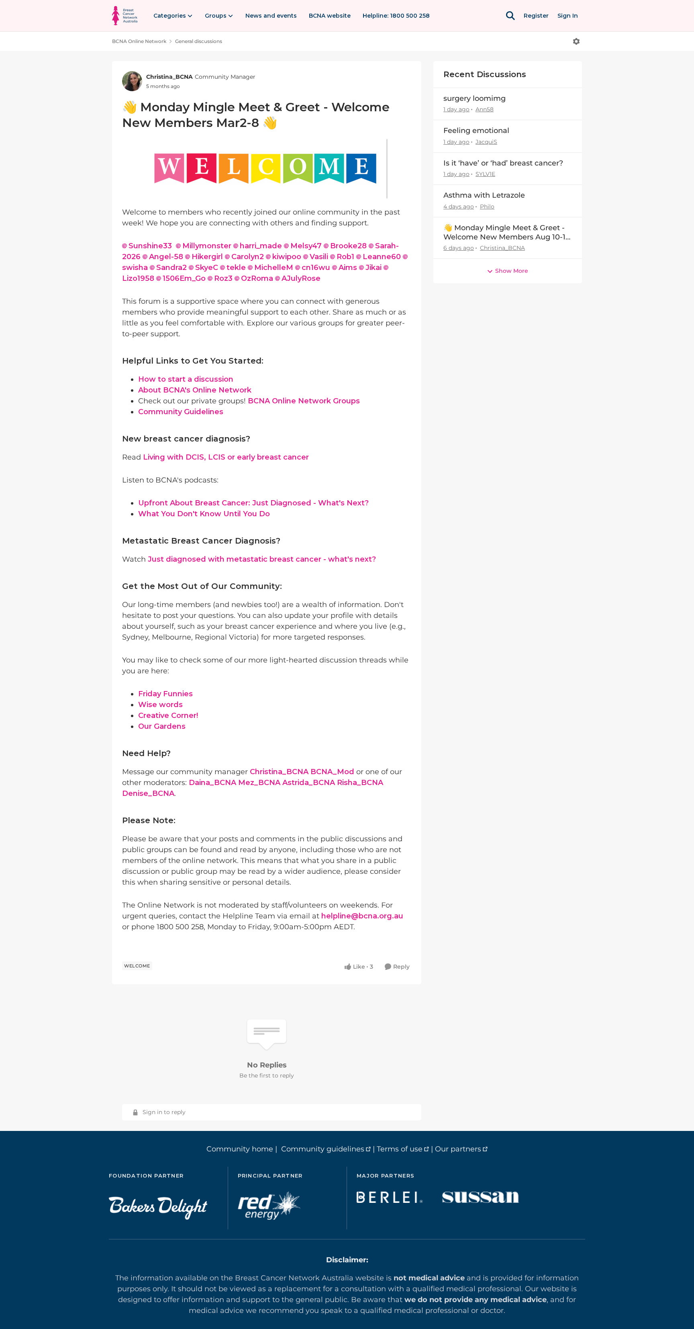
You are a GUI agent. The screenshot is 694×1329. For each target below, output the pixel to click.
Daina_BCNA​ (212, 782)
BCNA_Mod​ (332, 771)
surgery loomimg (474, 98)
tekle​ (236, 267)
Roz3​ (223, 278)
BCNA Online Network (139, 41)
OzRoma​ (257, 278)
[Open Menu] (576, 41)
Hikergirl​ (207, 256)
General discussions (198, 41)
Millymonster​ (206, 245)
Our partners (458, 1149)
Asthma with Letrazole (484, 195)
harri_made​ (261, 245)
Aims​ (348, 267)
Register (536, 15)
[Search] (510, 15)
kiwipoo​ (286, 256)
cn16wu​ (316, 267)
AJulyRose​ (301, 278)
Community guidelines (322, 1149)
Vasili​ (319, 256)
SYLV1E (485, 174)
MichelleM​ (273, 267)
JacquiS (486, 141)
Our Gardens (162, 726)
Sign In (567, 15)
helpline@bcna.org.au (362, 916)
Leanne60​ (382, 256)
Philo (487, 206)
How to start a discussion (185, 379)
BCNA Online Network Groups (304, 401)
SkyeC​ (206, 267)
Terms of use (400, 1149)
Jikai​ (373, 267)
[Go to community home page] (124, 15)
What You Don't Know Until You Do (204, 513)
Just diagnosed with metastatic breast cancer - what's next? (262, 559)
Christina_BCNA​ (279, 771)
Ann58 (485, 109)
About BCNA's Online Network (194, 390)
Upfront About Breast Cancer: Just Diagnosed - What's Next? (253, 503)
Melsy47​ (306, 245)
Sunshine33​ (150, 245)
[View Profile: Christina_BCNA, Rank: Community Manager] (132, 81)
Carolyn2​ (247, 256)
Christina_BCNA (169, 76)
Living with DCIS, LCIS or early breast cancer (226, 457)
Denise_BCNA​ (148, 793)
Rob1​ (345, 256)
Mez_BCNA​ (259, 782)
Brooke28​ (348, 245)
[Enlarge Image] (266, 169)
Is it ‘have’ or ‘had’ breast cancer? (503, 163)
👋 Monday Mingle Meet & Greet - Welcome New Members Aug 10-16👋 (506, 232)
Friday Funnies (165, 693)
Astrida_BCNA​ (308, 782)
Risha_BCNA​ (360, 782)
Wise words (160, 704)
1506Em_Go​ (184, 278)
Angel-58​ (166, 256)
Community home (239, 1149)
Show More (511, 270)
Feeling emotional (476, 130)
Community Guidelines (180, 411)
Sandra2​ (171, 267)
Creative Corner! (168, 715)
